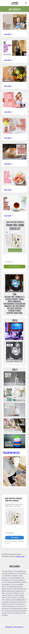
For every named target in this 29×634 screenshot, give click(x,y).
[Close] (26, 291)
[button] (14, 312)
